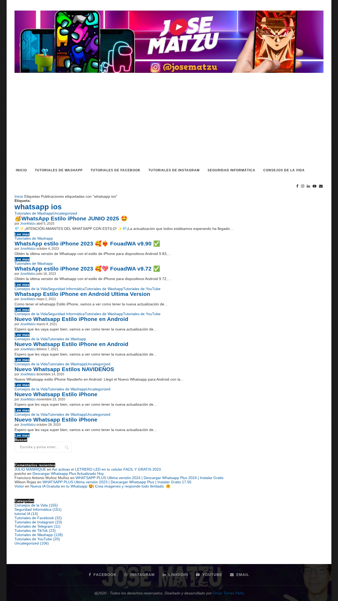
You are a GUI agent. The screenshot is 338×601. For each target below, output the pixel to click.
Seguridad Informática (231, 170)
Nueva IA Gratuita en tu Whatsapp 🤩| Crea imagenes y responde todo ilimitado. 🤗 (100, 486)
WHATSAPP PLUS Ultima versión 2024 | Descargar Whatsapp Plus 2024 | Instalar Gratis (149, 478)
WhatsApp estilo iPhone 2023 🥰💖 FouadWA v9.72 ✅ (87, 269)
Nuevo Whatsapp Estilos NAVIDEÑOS (64, 369)
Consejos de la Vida (284, 170)
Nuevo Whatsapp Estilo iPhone (56, 394)
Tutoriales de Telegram (37, 526)
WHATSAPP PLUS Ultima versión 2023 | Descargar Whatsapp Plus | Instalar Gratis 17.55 (117, 482)
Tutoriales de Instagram (174, 170)
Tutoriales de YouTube (142, 289)
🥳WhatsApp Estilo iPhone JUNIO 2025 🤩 (71, 218)
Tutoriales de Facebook (115, 170)
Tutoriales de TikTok (35, 530)
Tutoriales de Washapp (59, 170)
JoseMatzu (28, 223)
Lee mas (22, 234)
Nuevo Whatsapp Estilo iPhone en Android (71, 319)
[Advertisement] (169, 123)
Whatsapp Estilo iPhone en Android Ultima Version (82, 294)
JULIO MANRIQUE (30, 469)
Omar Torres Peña (228, 593)
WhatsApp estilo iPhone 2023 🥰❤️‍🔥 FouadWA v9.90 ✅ (87, 243)
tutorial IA (26, 514)
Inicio (21, 170)
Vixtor (19, 486)
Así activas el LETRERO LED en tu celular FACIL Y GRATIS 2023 (106, 469)
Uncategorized (65, 213)
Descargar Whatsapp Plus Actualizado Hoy (68, 473)
